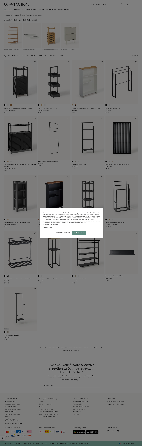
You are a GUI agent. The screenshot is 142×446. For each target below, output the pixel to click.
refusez (55, 222)
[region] (71, 223)
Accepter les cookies (79, 232)
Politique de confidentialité (50, 225)
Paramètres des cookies (63, 232)
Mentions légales (47, 227)
